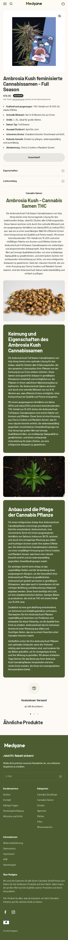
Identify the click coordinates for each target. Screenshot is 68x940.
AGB (5, 859)
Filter (39, 821)
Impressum (8, 854)
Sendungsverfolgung (13, 810)
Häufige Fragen (10, 805)
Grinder (41, 805)
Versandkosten (18, 99)
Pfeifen (40, 816)
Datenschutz (9, 848)
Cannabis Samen (45, 800)
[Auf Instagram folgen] (13, 912)
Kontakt (7, 800)
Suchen (7, 794)
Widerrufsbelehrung (13, 843)
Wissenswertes (44, 827)
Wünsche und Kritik (12, 816)
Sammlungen (9, 864)
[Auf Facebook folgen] (5, 912)
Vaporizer (41, 810)
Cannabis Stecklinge (47, 794)
